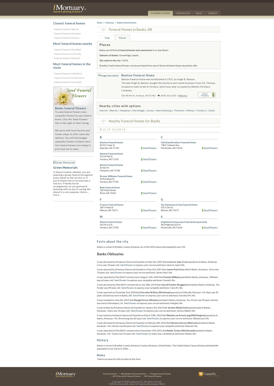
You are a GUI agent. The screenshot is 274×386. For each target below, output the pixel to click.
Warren (114, 110)
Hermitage (138, 110)
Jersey (150, 110)
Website (183, 95)
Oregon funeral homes (160, 373)
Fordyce (201, 110)
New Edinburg (164, 110)
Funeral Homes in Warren (66, 29)
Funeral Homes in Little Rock (68, 73)
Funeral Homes (160, 13)
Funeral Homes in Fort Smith (67, 82)
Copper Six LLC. (136, 381)
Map (107, 37)
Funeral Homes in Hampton (67, 33)
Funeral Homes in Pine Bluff (67, 49)
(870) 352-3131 (169, 95)
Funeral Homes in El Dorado (67, 53)
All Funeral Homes (153, 376)
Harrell (103, 110)
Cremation (183, 13)
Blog (199, 13)
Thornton (179, 110)
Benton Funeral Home (138, 75)
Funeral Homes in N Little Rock (69, 77)
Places (122, 37)
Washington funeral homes (133, 373)
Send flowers (126, 265)
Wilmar (190, 110)
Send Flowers (150, 148)
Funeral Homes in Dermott (67, 58)
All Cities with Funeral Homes (127, 376)
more (57, 194)
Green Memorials (65, 167)
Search (212, 13)
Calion (211, 110)
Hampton (125, 110)
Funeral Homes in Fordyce (66, 37)
